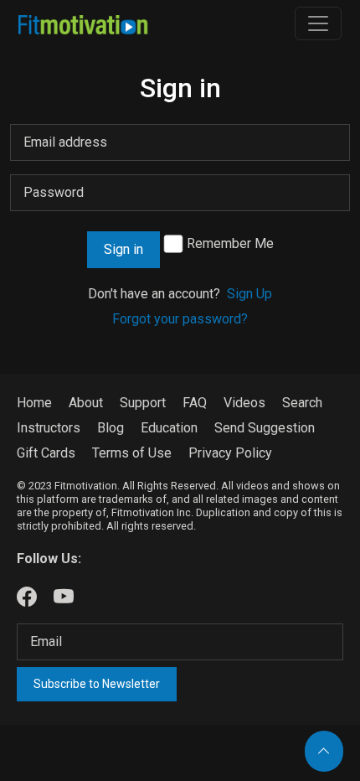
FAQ (195, 403)
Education (169, 428)
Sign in (123, 249)
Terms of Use (132, 453)
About (86, 403)
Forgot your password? (180, 319)
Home (34, 403)
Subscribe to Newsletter (96, 683)
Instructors (48, 428)
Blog (110, 428)
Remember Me (230, 243)
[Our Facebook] (27, 597)
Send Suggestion (264, 428)
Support (143, 403)
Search (302, 403)
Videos (244, 403)
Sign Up (249, 294)
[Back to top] (324, 751)
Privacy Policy (230, 453)
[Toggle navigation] (318, 23)
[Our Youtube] (64, 597)
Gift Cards (46, 453)
